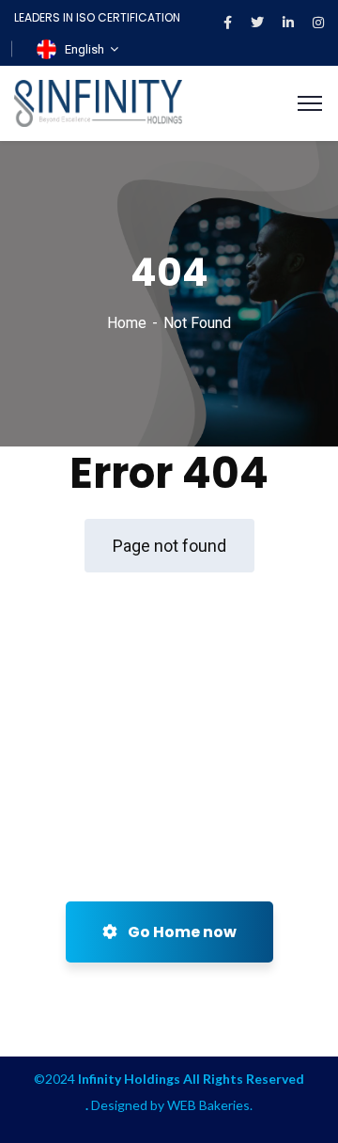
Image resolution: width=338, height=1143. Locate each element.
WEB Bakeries (208, 1105)
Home (126, 323)
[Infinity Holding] (98, 102)
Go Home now (181, 932)
